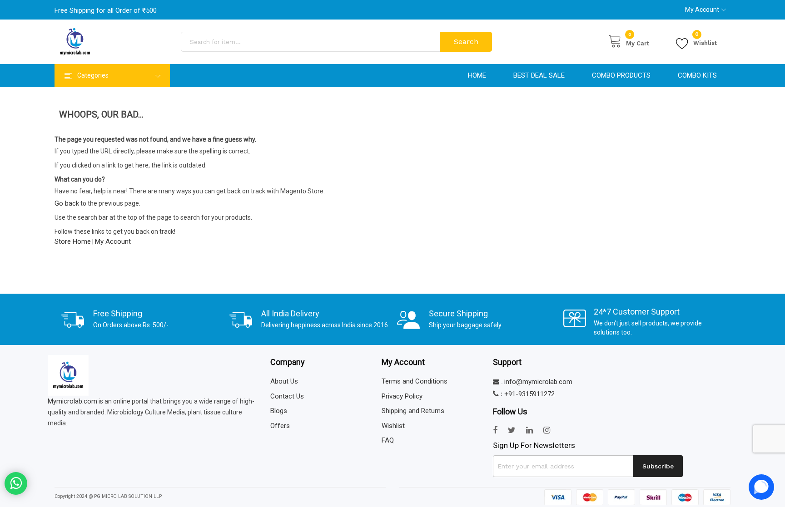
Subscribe (658, 466)
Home (477, 75)
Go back (67, 203)
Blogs (278, 411)
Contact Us (287, 396)
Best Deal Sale (539, 75)
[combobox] (311, 41)
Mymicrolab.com (72, 401)
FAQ (388, 440)
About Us (284, 381)
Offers (280, 426)
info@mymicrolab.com (538, 382)
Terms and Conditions (414, 381)
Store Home (73, 241)
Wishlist (705, 41)
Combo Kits (697, 75)
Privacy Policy (402, 396)
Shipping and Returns (413, 411)
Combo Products (621, 75)
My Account (702, 9)
